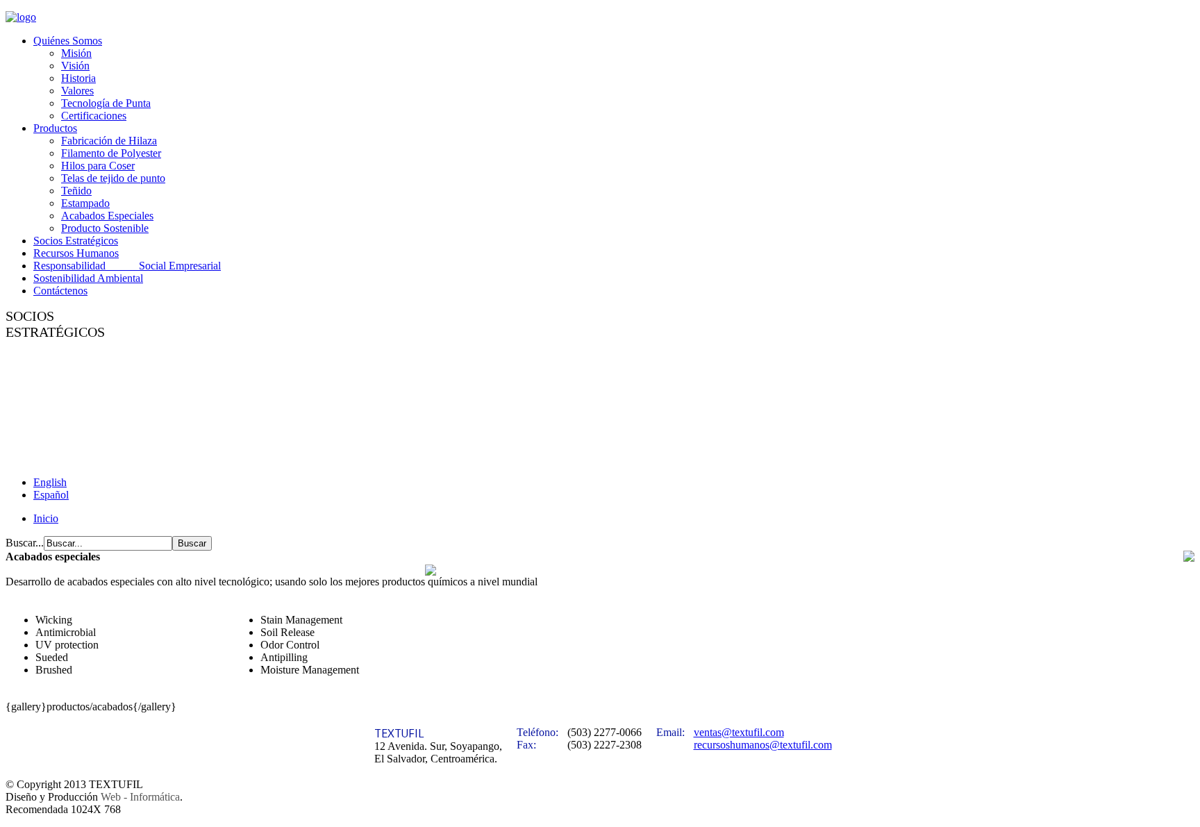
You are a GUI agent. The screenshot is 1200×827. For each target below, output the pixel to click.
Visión (75, 66)
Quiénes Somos (67, 41)
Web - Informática (140, 797)
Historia (78, 78)
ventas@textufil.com (739, 732)
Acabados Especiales (107, 216)
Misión (76, 53)
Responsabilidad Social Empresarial (127, 266)
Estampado (85, 203)
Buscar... (25, 543)
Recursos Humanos (76, 253)
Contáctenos (60, 290)
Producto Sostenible (105, 228)
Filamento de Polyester (111, 153)
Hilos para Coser (98, 166)
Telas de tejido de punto (113, 178)
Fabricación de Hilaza (109, 141)
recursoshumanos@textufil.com (763, 745)
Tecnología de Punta (106, 103)
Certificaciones (93, 116)
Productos (55, 128)
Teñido (76, 191)
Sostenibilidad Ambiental (88, 278)
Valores (77, 91)
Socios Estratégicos (75, 241)
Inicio (45, 518)
